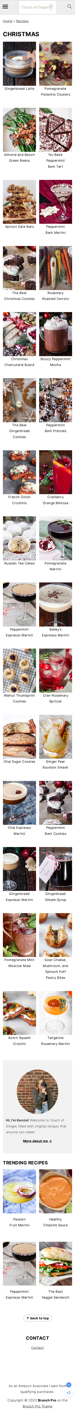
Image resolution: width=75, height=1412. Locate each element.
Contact (37, 1348)
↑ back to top (37, 1318)
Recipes (22, 21)
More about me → (37, 1141)
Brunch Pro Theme (37, 1406)
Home (7, 21)
